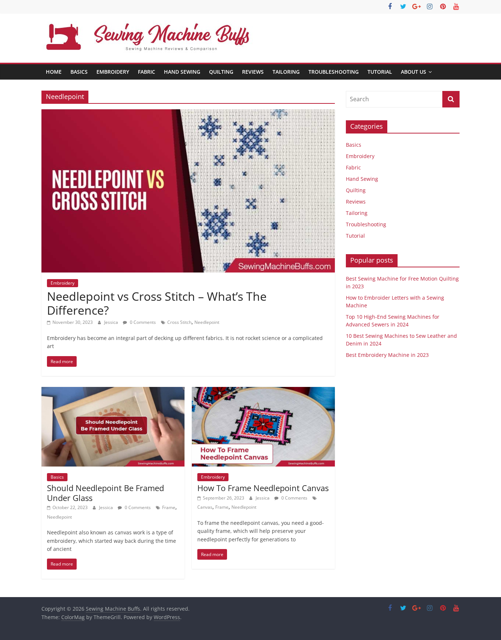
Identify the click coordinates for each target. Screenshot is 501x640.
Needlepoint (206, 322)
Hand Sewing (182, 71)
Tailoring (286, 71)
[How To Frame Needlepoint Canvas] (263, 391)
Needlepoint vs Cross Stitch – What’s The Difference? (157, 303)
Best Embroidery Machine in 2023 (387, 354)
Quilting (221, 71)
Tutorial (379, 71)
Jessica (111, 322)
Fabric (146, 71)
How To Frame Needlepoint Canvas (263, 487)
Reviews (253, 71)
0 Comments (142, 322)
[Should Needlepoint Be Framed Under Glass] (112, 391)
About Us (413, 71)
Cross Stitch (179, 322)
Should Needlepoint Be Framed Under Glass (105, 492)
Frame (168, 507)
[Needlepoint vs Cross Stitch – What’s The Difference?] (188, 114)
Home (54, 71)
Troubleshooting (333, 71)
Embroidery (112, 71)
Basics (79, 71)
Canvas (204, 507)
